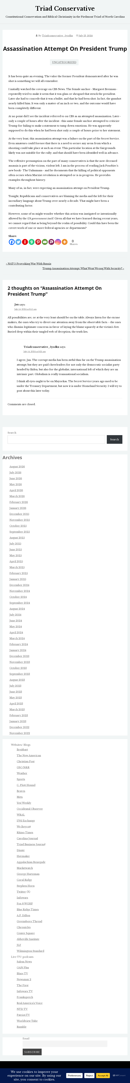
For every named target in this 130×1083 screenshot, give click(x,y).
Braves (21, 791)
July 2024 (15, 614)
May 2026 (15, 484)
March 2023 (17, 709)
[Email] (45, 242)
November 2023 (19, 662)
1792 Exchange (26, 820)
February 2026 (18, 502)
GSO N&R (23, 767)
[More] (65, 242)
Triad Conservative (65, 8)
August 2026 (17, 466)
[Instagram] (58, 242)
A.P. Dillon (23, 915)
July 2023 (15, 685)
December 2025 (19, 514)
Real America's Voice (29, 1003)
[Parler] (51, 242)
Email (26, 1038)
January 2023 (17, 721)
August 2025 (17, 537)
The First (22, 985)
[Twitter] (18, 242)
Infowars (22, 897)
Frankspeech (25, 997)
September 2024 (19, 602)
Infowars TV (25, 991)
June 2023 (15, 691)
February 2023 (18, 715)
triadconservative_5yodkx (57, 35)
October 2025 (18, 525)
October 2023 (18, 668)
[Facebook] (12, 242)
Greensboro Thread (29, 921)
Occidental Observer (30, 808)
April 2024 (16, 632)
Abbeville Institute (28, 939)
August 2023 (17, 679)
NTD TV (22, 1009)
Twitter (21, 891)
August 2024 (17, 608)
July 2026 (15, 472)
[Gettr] (25, 242)
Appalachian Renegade (31, 862)
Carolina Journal (27, 838)
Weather (22, 773)
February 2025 (18, 573)
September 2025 (19, 531)
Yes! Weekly (24, 802)
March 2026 (17, 496)
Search (12, 432)
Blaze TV (22, 973)
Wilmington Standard (30, 951)
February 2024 (18, 644)
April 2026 (16, 490)
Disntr (21, 850)
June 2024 (15, 620)
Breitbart (22, 749)
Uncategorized (64, 62)
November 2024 (19, 591)
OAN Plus (23, 967)
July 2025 (15, 543)
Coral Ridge (24, 879)
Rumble (21, 1026)
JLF (19, 945)
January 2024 (17, 650)
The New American (29, 755)
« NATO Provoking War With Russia (28, 263)
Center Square (26, 933)
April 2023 (16, 703)
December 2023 (19, 656)
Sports (21, 779)
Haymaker (23, 856)
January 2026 (17, 508)
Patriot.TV (23, 1014)
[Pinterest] (38, 242)
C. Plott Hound (26, 785)
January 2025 (17, 579)
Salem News (24, 961)
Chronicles (24, 927)
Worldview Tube (27, 1020)
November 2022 (19, 733)
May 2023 (15, 697)
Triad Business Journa (31, 844)
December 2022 (19, 727)
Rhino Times (25, 832)
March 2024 (17, 638)
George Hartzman (28, 874)
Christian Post (26, 761)
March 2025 (17, 567)
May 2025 (15, 555)
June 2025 (15, 549)
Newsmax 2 (24, 979)
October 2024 (18, 596)
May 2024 (15, 626)
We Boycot (23, 826)
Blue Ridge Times (28, 909)
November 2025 (19, 519)
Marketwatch (25, 868)
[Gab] (32, 242)
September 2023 (19, 673)
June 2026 (15, 478)
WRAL (21, 814)
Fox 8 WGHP (25, 903)
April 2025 (16, 561)
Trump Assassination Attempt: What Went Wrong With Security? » (83, 268)
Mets (20, 796)
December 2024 (19, 585)
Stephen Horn (26, 885)
